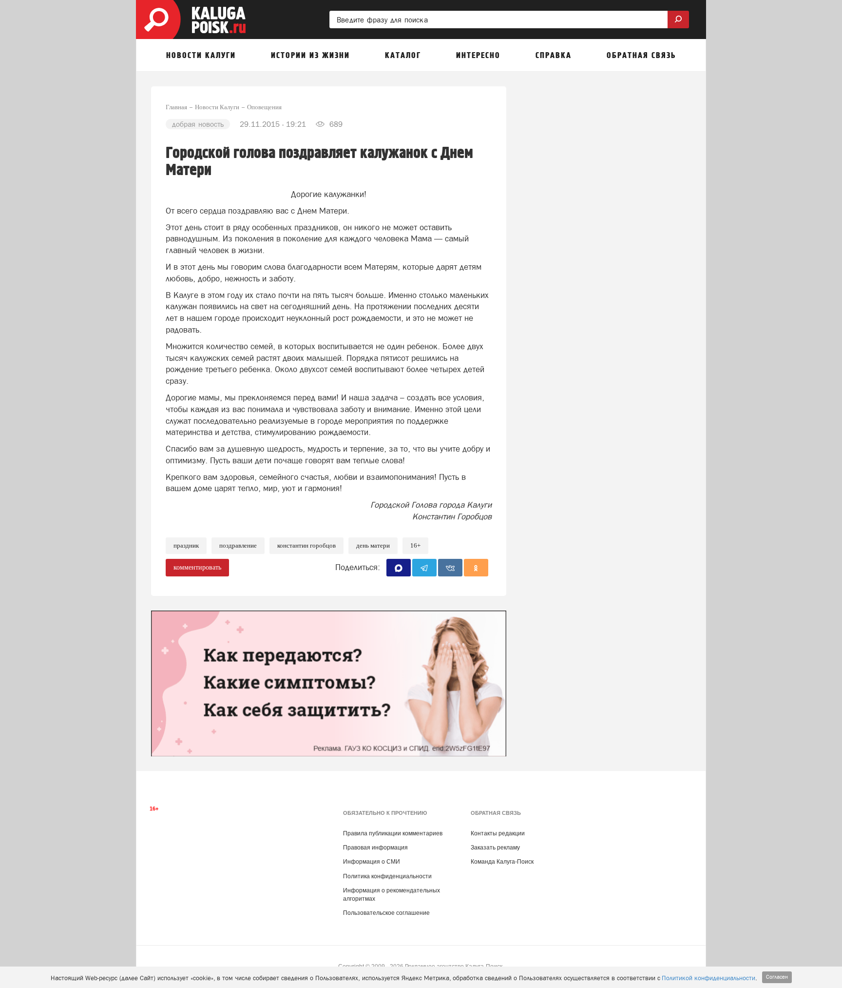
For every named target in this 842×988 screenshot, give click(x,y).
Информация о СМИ (371, 861)
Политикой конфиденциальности (708, 978)
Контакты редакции (498, 833)
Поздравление (238, 545)
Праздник (186, 545)
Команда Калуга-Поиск (502, 861)
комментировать (197, 567)
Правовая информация (375, 847)
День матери (373, 545)
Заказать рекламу (495, 847)
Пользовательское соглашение (386, 912)
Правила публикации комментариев (392, 833)
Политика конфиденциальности (387, 876)
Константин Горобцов (306, 545)
